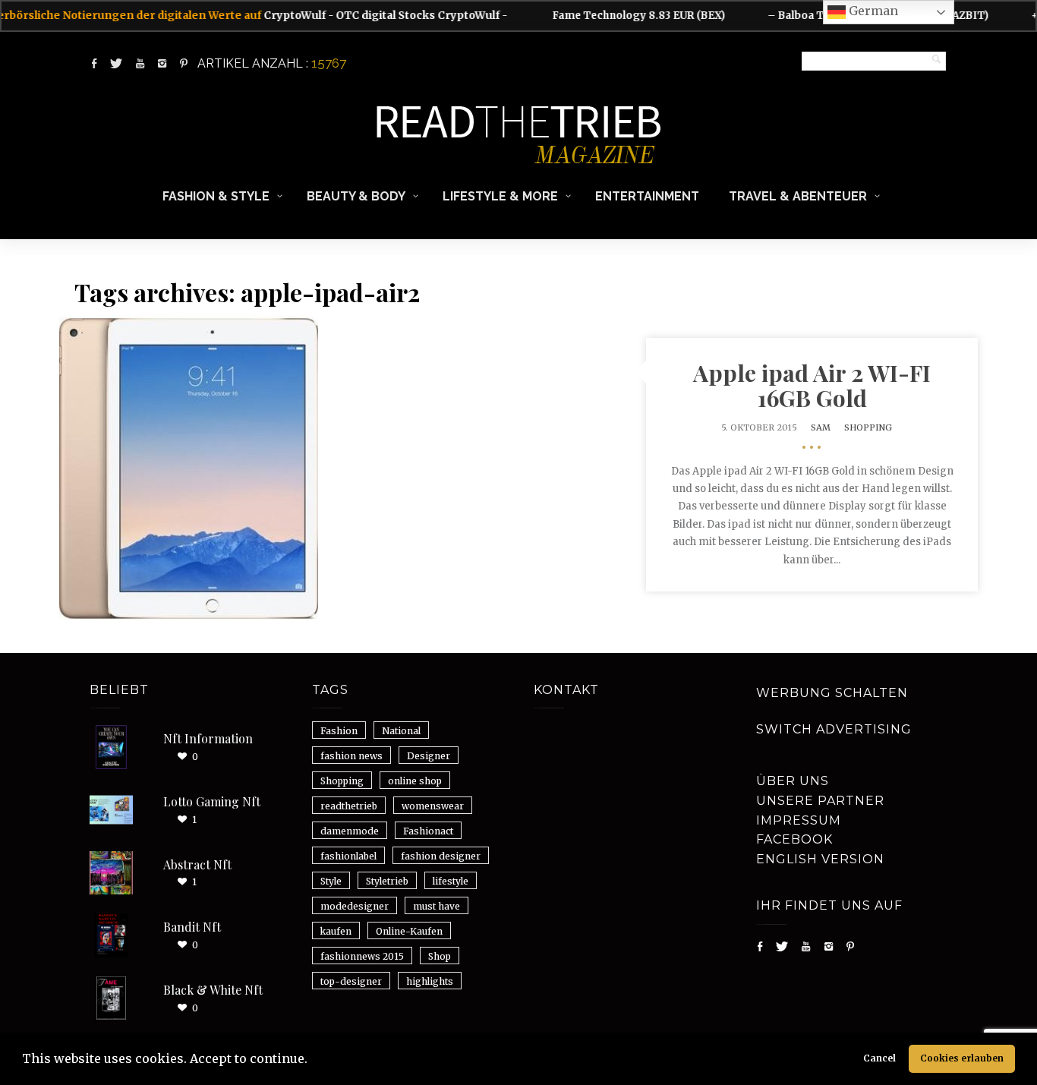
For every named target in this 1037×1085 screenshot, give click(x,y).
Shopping (868, 427)
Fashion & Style (215, 196)
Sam (821, 427)
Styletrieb (387, 881)
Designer (428, 756)
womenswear (433, 806)
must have (436, 906)
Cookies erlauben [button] (962, 1058)
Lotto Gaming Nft (211, 801)
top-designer (351, 981)
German (872, 10)
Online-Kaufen (409, 931)
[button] (312, 1060)
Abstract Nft (197, 864)
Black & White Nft (213, 990)
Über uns (792, 781)
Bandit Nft (192, 927)
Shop (439, 956)
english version (820, 859)
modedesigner (354, 906)
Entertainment (647, 196)
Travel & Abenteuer (798, 196)
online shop (415, 781)
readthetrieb (348, 806)
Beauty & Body (356, 196)
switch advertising (834, 729)
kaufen (335, 931)
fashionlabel (348, 856)
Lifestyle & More (500, 196)
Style (331, 881)
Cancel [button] (879, 1058)
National (401, 730)
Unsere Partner (820, 800)
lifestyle (450, 881)
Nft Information (208, 738)
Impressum (798, 820)
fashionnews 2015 (362, 956)
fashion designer (441, 856)
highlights (429, 981)
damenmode (349, 831)
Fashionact (428, 831)
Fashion (339, 730)
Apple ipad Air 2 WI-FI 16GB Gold (812, 385)
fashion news (351, 756)
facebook (794, 839)
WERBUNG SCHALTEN (832, 693)
